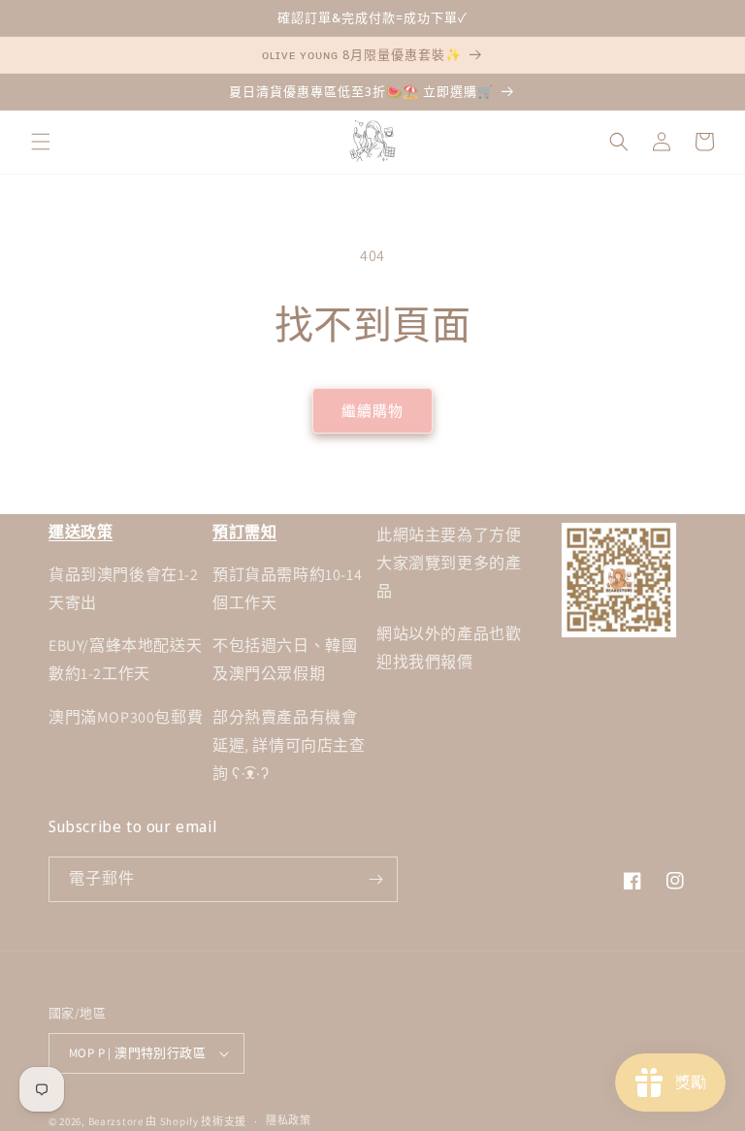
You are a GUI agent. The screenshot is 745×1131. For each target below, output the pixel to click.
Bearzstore (116, 1121)
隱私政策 (288, 1120)
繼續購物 (372, 411)
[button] (40, 141)
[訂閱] (375, 879)
